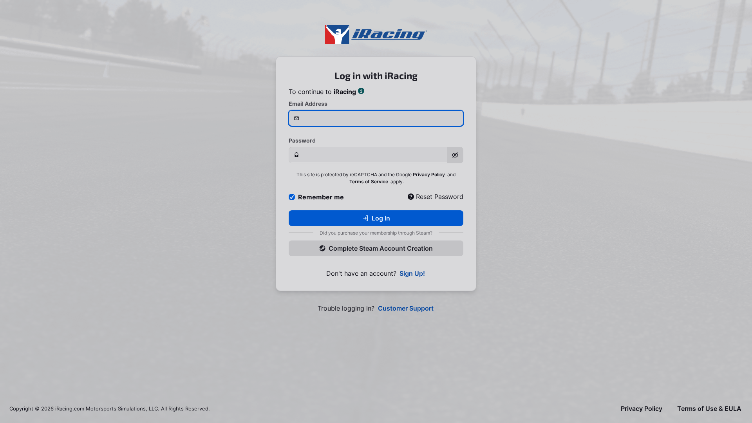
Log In (381, 218)
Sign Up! (412, 273)
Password (302, 140)
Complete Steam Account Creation (381, 248)
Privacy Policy (429, 174)
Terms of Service (368, 181)
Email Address (308, 103)
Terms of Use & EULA (709, 408)
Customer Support (406, 308)
